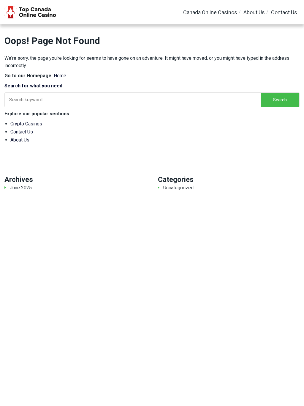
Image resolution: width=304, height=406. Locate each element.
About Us (254, 12)
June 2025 (21, 188)
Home (60, 75)
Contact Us (284, 12)
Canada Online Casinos (210, 12)
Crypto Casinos (26, 124)
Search (280, 100)
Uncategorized (178, 188)
